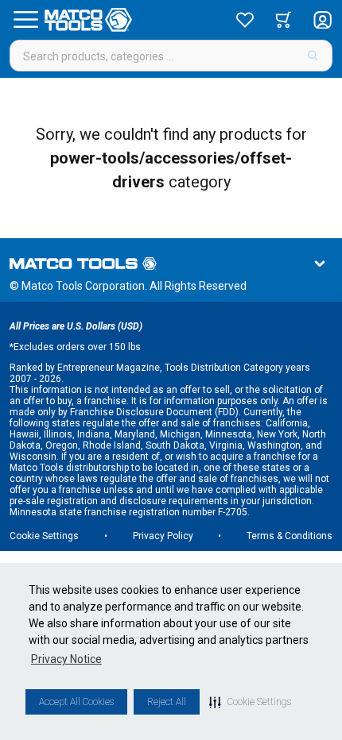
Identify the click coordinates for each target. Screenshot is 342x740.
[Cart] (283, 19)
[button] (250, 702)
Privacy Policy (163, 536)
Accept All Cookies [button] (76, 701)
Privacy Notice (66, 659)
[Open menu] (25, 20)
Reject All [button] (166, 701)
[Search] (313, 55)
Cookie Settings (44, 536)
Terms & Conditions (289, 536)
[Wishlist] (245, 19)
